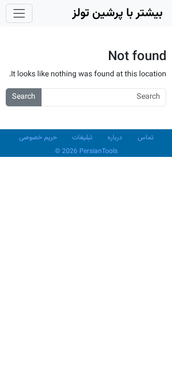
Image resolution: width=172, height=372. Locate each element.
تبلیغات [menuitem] (82, 138)
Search (23, 97)
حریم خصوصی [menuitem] (38, 138)
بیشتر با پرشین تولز (117, 13)
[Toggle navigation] (19, 13)
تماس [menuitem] (145, 138)
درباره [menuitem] (115, 138)
